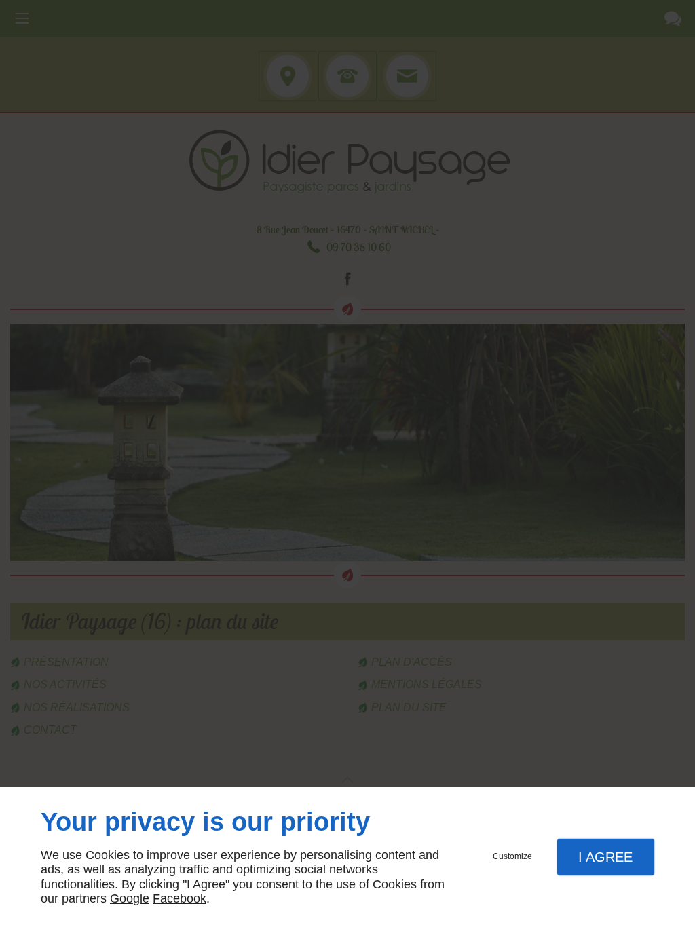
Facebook (179, 898)
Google (129, 898)
